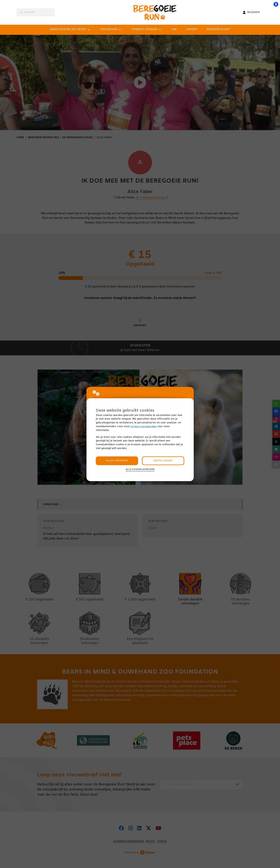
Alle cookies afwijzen (140, 469)
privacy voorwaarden (143, 426)
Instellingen (163, 460)
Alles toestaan (117, 460)
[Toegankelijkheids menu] (276, 4)
